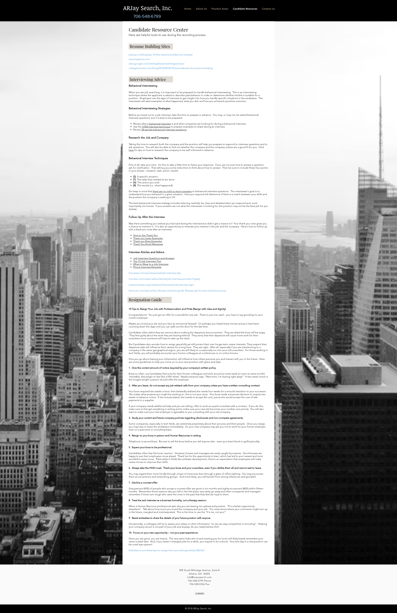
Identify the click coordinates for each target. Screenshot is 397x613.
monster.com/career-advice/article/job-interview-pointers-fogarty (164, 278)
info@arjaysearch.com (199, 577)
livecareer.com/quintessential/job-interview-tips (155, 272)
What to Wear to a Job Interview (150, 264)
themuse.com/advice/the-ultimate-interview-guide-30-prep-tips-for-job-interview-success (177, 290)
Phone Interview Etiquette (147, 267)
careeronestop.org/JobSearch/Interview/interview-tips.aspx (161, 284)
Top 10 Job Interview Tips (147, 261)
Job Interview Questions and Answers (153, 258)
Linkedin (199, 593)
